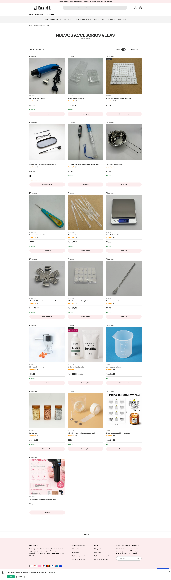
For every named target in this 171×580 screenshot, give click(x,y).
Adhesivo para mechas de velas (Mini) (119, 98)
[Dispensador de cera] (47, 344)
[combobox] (95, 8)
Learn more (52, 572)
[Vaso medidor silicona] (124, 344)
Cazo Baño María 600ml (114, 164)
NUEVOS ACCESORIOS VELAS (41, 25)
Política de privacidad (79, 556)
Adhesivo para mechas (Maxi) (78, 301)
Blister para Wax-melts (76, 98)
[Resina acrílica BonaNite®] (85, 344)
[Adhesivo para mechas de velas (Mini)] (124, 76)
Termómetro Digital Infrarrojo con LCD (42, 499)
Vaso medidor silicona (113, 367)
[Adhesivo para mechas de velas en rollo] (85, 410)
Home (30, 25)
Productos (39, 14)
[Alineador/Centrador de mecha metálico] (47, 278)
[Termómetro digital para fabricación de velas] (85, 142)
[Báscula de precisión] (124, 212)
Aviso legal (75, 552)
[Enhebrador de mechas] (47, 212)
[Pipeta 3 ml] (85, 212)
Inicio (31, 14)
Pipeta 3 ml (72, 235)
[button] (140, 8)
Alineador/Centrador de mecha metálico (43, 301)
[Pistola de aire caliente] (47, 76)
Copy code (122, 19)
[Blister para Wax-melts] (85, 76)
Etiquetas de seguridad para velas (118, 433)
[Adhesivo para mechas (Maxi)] (85, 278)
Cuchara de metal (112, 301)
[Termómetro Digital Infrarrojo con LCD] (47, 477)
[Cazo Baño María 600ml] (124, 142)
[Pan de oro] (47, 410)
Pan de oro (33, 433)
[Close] (169, 571)
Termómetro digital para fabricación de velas (83, 164)
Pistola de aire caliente (37, 98)
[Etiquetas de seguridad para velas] (124, 410)
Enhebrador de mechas (37, 235)
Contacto (50, 14)
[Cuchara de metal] (124, 278)
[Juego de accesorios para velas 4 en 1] (47, 142)
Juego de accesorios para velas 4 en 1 (42, 164)
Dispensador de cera (36, 367)
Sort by (31, 49)
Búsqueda (75, 549)
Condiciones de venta (79, 559)
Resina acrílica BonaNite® (76, 367)
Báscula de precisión (113, 235)
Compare (117, 49)
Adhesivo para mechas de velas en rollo (81, 433)
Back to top (85, 534)
